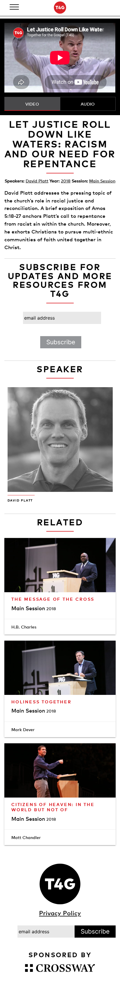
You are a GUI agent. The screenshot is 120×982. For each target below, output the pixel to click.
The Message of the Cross (52, 599)
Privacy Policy (60, 913)
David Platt (37, 180)
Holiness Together (41, 701)
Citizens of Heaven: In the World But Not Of (53, 807)
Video (32, 104)
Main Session (102, 180)
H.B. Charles (23, 626)
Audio (88, 104)
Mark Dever (23, 729)
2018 (65, 180)
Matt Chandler (26, 837)
